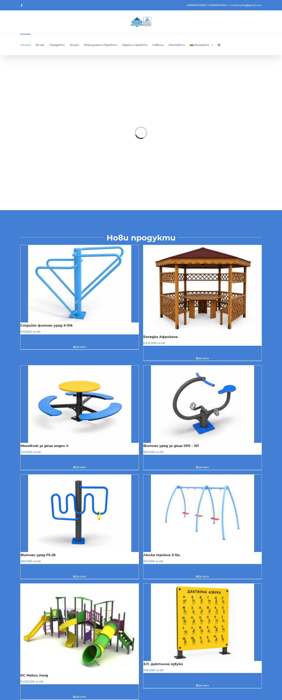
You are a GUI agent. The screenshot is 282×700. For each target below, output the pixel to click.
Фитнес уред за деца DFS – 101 (171, 446)
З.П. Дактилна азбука (163, 664)
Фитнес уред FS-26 (38, 555)
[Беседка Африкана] (202, 289)
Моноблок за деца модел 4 (44, 446)
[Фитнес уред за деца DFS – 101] (202, 404)
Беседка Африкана (160, 337)
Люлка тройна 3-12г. (161, 555)
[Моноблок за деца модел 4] (79, 404)
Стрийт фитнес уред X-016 (46, 325)
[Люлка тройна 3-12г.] (202, 513)
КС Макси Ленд (34, 675)
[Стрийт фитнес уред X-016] (79, 283)
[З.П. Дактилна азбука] (202, 622)
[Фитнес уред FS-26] (79, 513)
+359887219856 (195, 5)
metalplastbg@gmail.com (246, 5)
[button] (219, 44)
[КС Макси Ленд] (79, 628)
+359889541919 (216, 5)
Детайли (81, 347)
